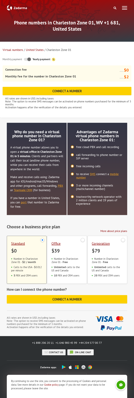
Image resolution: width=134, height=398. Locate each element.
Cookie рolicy (51, 384)
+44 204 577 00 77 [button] (90, 342)
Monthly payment (12, 59)
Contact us (56, 352)
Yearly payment (42, 59)
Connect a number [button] (67, 91)
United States (35, 50)
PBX (60, 186)
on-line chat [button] (82, 352)
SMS (92, 174)
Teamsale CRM (23, 190)
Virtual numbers (13, 50)
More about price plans (113, 231)
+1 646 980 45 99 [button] (66, 342)
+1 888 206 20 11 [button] (43, 342)
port (24, 202)
